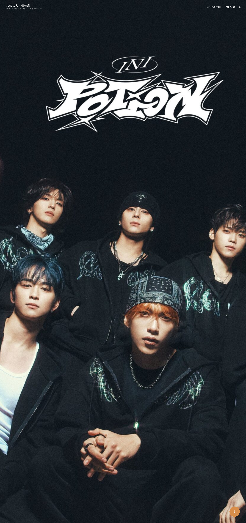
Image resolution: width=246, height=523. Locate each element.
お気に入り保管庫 (18, 5)
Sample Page (214, 7)
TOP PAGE (230, 7)
